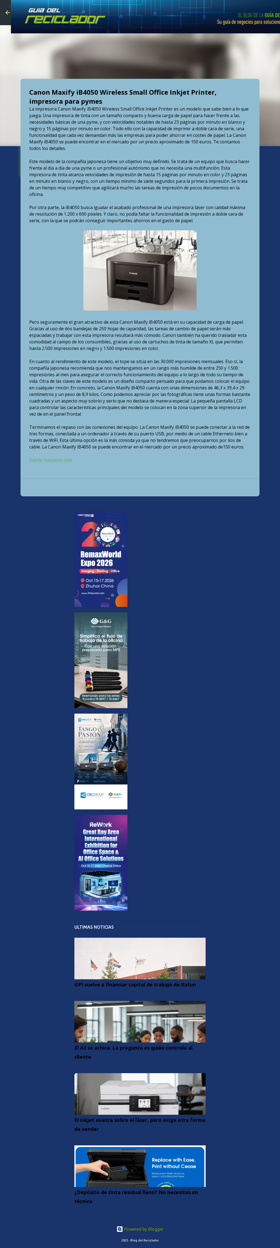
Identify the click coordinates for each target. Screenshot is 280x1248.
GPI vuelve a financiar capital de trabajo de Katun (135, 984)
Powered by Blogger (143, 1229)
